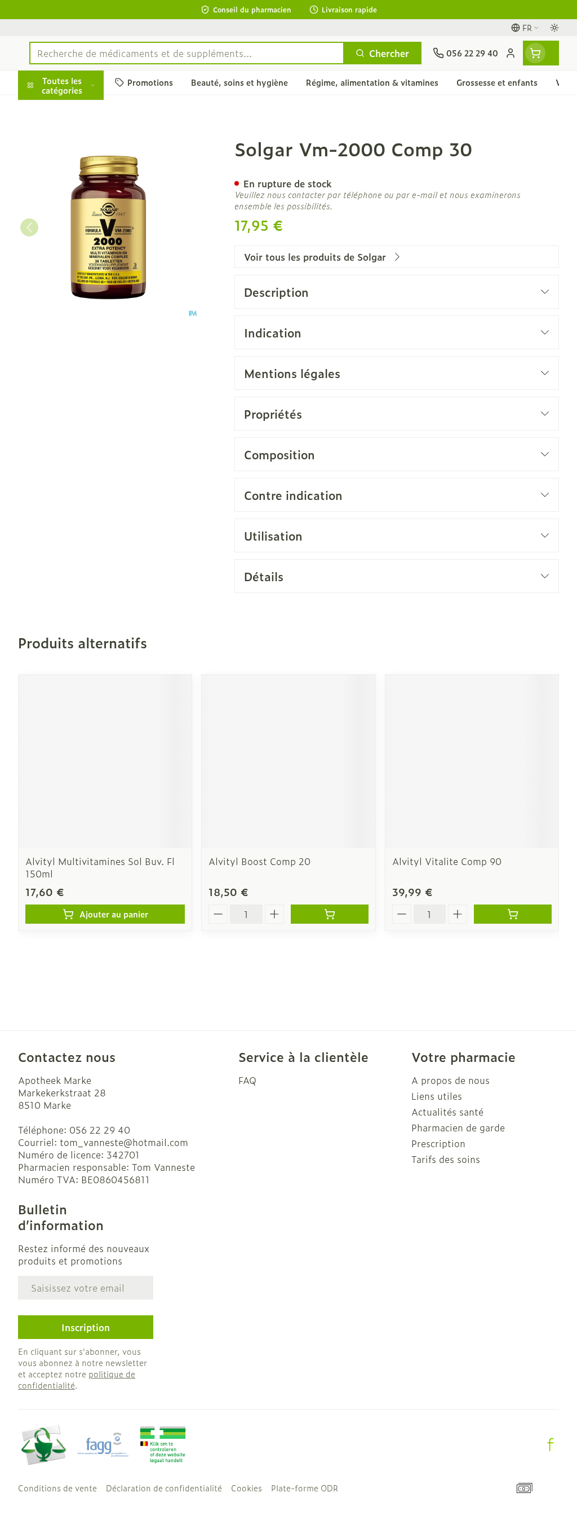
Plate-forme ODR (304, 1488)
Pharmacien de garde (458, 1127)
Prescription (438, 1143)
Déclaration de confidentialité (164, 1488)
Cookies (246, 1488)
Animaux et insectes (90, 323)
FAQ (247, 1080)
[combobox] (186, 53)
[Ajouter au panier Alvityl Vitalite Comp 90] (513, 914)
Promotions (53, 109)
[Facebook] (550, 1444)
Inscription (85, 1327)
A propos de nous (450, 1080)
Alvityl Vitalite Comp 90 (446, 861)
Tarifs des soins (445, 1159)
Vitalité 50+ (90, 233)
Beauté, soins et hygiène (90, 139)
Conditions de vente (57, 1488)
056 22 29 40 (99, 1129)
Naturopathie (90, 260)
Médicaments (90, 350)
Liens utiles (436, 1096)
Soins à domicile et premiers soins (90, 292)
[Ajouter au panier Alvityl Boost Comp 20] (330, 914)
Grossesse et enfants (90, 206)
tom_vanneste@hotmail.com (124, 1142)
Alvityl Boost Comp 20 (259, 861)
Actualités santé (447, 1111)
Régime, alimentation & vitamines (90, 175)
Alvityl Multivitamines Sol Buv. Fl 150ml (100, 867)
